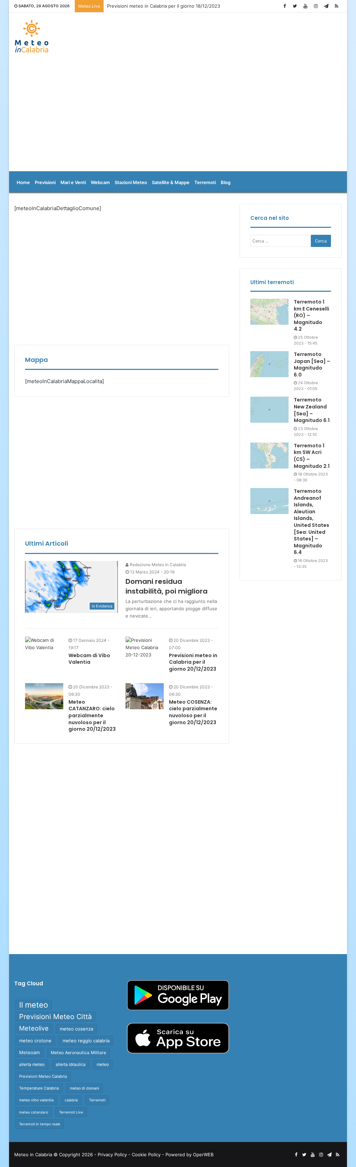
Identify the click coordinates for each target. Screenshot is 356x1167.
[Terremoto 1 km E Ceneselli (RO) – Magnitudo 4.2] (269, 312)
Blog (225, 182)
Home (23, 182)
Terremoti (205, 182)
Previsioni (45, 182)
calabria (71, 1100)
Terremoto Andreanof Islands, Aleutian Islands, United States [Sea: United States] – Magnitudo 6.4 (311, 522)
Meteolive (34, 1028)
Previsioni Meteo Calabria (43, 1076)
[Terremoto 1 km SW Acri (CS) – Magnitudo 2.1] (269, 455)
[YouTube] (305, 6)
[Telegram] (326, 6)
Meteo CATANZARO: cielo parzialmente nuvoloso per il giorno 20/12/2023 (92, 715)
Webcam (100, 182)
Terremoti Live (71, 1112)
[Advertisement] (178, 115)
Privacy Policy (112, 1154)
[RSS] (336, 6)
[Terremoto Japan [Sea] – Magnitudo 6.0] (269, 364)
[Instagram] (315, 6)
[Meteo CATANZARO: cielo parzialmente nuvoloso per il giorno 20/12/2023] (44, 696)
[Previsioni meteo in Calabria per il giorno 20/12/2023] (145, 656)
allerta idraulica (71, 1064)
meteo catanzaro (33, 1112)
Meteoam (29, 1052)
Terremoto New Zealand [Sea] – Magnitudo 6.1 (312, 410)
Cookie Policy (146, 1154)
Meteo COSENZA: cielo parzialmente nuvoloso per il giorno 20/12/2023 (193, 712)
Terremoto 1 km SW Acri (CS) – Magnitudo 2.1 (312, 456)
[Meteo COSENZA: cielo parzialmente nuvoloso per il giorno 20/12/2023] (145, 696)
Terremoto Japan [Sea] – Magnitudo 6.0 (312, 364)
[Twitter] (295, 6)
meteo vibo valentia (36, 1100)
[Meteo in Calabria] (31, 36)
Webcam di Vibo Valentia (89, 659)
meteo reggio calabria (86, 1040)
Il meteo (33, 1004)
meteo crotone (35, 1040)
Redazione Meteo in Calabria (157, 564)
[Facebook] (284, 6)
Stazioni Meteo (131, 182)
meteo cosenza (76, 1029)
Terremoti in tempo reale (39, 1124)
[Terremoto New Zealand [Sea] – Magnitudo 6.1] (269, 410)
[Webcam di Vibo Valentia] (44, 644)
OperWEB (203, 1154)
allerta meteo (31, 1064)
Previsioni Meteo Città (55, 1016)
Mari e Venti (73, 182)
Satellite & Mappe (170, 182)
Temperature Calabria (39, 1088)
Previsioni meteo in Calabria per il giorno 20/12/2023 (193, 662)
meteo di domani (84, 1088)
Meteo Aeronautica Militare (78, 1052)
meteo (103, 1064)
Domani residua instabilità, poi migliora (167, 586)
